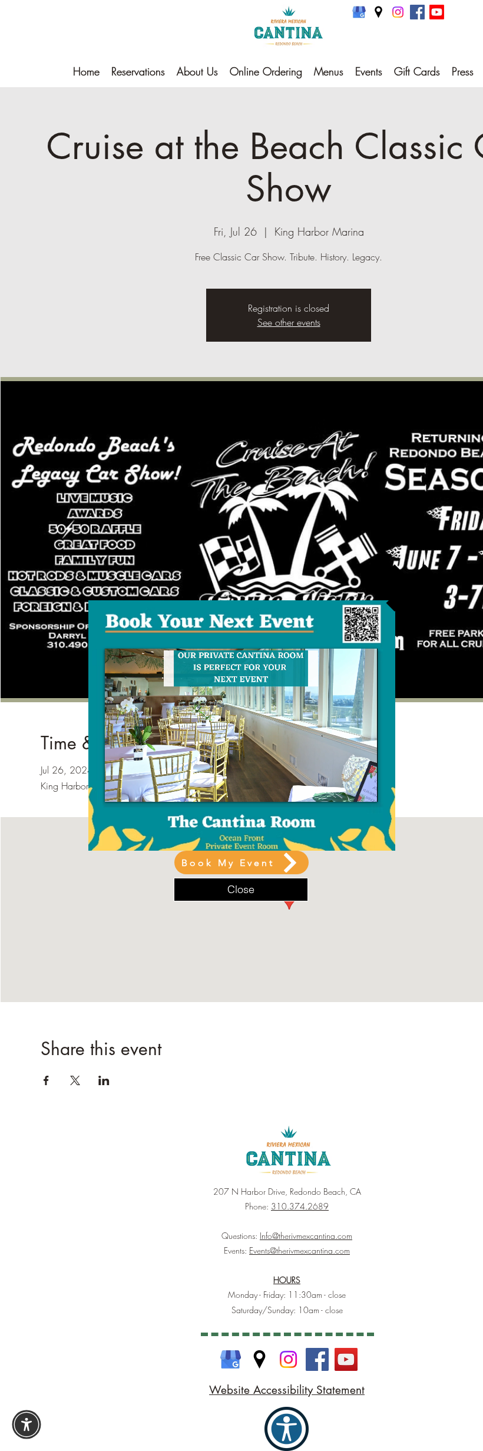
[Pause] (120, 786)
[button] (410, 588)
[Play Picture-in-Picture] (341, 786)
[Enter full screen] (361, 786)
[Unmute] (140, 786)
